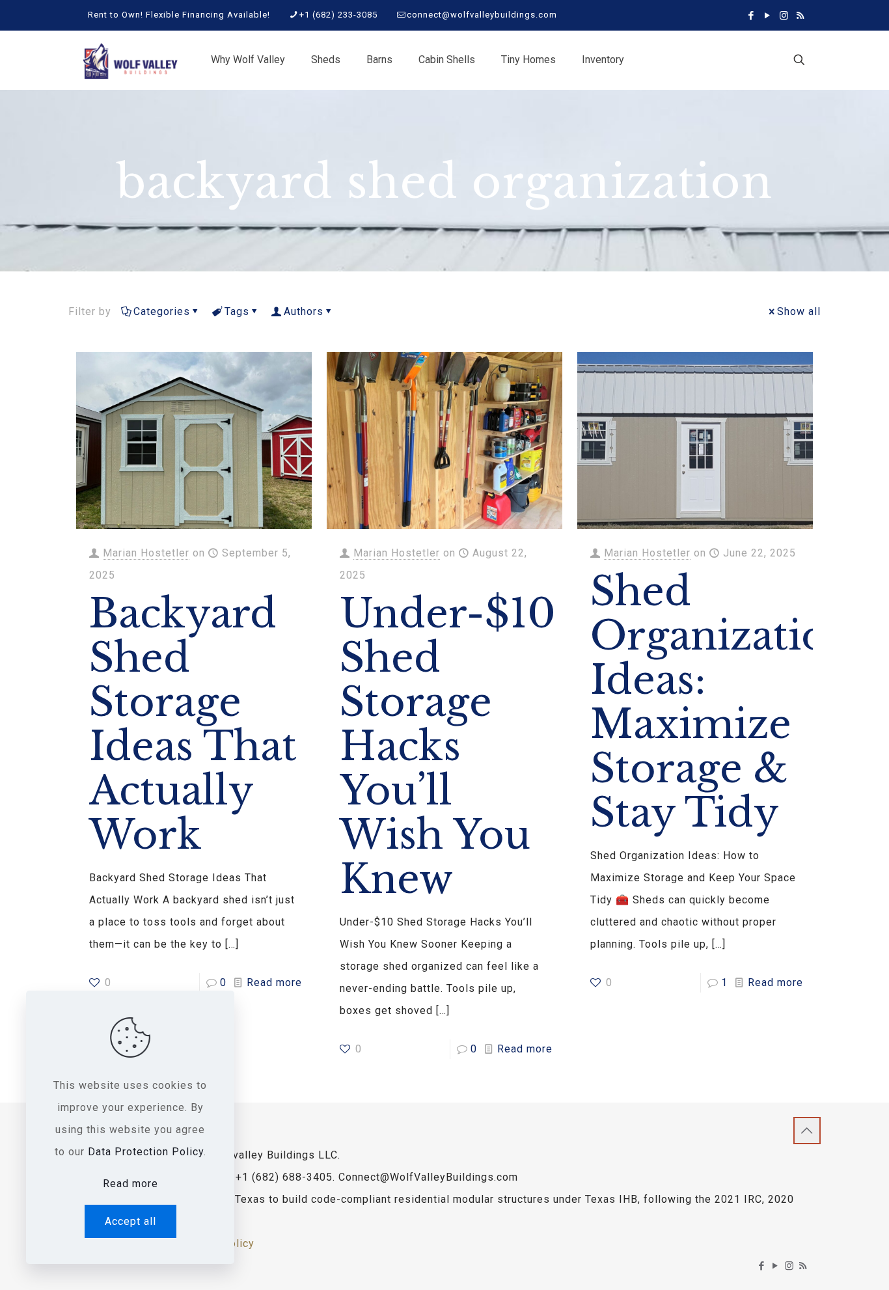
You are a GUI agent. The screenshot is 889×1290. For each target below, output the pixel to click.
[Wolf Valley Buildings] (129, 60)
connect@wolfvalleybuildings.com (482, 15)
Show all (799, 311)
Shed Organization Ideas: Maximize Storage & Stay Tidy (722, 702)
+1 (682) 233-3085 (338, 15)
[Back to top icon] (807, 1130)
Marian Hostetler (146, 553)
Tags (237, 311)
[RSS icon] (800, 15)
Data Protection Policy (146, 1152)
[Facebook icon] (751, 15)
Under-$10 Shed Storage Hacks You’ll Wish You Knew (448, 746)
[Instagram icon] (784, 15)
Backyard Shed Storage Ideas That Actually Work (193, 724)
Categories (161, 311)
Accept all (130, 1221)
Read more (274, 982)
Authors (303, 311)
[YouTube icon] (768, 15)
